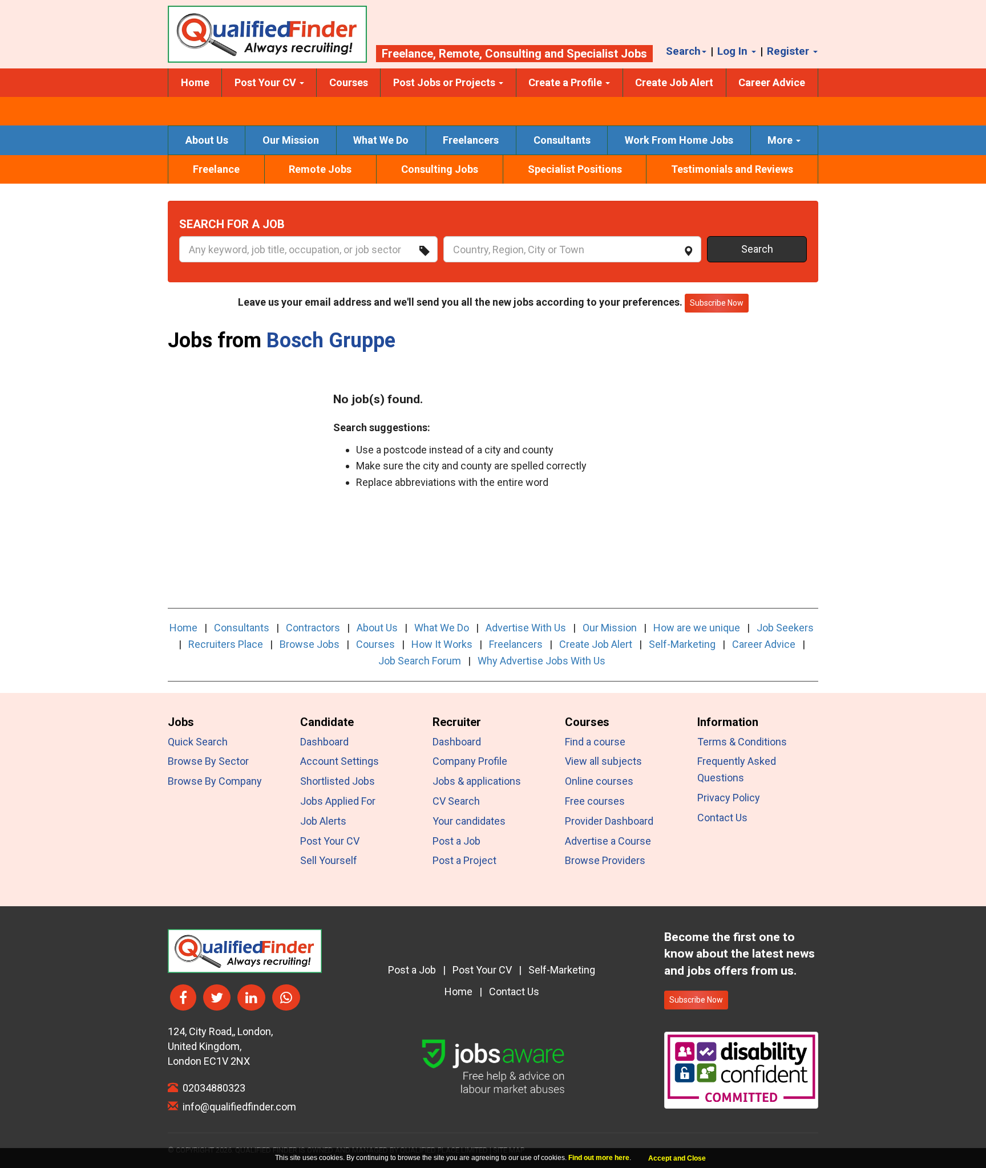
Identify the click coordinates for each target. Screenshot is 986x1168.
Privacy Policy (728, 798)
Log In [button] (733, 51)
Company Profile (470, 761)
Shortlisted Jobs (337, 781)
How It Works (441, 644)
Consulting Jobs (439, 169)
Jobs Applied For (337, 801)
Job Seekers (785, 628)
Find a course (595, 742)
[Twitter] (217, 998)
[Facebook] (183, 998)
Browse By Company (215, 781)
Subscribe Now (696, 999)
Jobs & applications (477, 781)
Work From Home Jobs (679, 140)
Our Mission (290, 140)
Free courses (595, 801)
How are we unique (696, 628)
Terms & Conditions (742, 742)
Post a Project (464, 860)
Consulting (513, 53)
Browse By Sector (208, 761)
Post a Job (456, 841)
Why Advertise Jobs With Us (541, 661)
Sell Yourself (328, 860)
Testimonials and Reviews (732, 169)
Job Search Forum (419, 661)
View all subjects (603, 761)
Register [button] (789, 51)
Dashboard (324, 742)
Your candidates (469, 821)
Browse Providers (605, 860)
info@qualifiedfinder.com (237, 1107)
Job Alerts (323, 821)
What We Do (381, 140)
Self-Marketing (682, 644)
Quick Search (198, 742)
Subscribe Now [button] (716, 302)
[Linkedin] (251, 998)
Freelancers (471, 140)
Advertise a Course (608, 841)
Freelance (407, 53)
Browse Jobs (310, 644)
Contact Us (722, 818)
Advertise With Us (526, 628)
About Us (206, 140)
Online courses (599, 781)
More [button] (781, 140)
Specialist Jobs (607, 53)
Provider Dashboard (609, 821)
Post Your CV (329, 841)
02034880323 (211, 1088)
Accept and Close (677, 1158)
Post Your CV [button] (266, 82)
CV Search (456, 801)
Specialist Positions (575, 169)
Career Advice (771, 82)
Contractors (313, 628)
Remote (459, 53)
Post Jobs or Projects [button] (445, 82)
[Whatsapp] (286, 998)
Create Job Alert (674, 82)
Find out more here (598, 1158)
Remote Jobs (320, 169)
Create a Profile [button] (566, 82)
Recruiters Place (225, 644)
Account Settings (339, 761)
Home (195, 82)
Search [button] (683, 51)
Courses (348, 82)
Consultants (562, 140)
